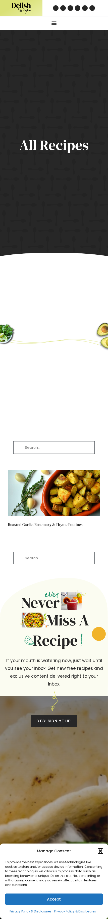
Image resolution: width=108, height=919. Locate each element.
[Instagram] (63, 8)
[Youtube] (85, 8)
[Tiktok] (77, 8)
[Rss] (92, 8)
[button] (100, 851)
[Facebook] (70, 8)
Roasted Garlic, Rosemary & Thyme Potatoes (45, 524)
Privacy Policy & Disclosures (30, 911)
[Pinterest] (56, 8)
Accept (54, 899)
